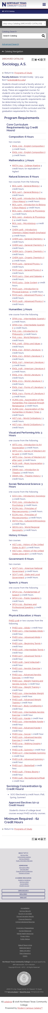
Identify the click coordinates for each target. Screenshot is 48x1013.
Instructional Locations (24, 857)
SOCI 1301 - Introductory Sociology (28, 496)
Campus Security (23, 890)
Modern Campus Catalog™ (30, 1008)
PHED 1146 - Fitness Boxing (25, 772)
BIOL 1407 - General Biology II (26, 192)
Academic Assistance (24, 880)
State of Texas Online (25, 945)
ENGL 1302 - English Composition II (28, 152)
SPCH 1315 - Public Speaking (26, 598)
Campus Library (24, 882)
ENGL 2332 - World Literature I (26, 375)
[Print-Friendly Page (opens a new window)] (41, 59)
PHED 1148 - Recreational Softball (28, 778)
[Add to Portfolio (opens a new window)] (35, 59)
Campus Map (24, 855)
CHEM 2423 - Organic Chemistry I (28, 251)
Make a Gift (23, 897)
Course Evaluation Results (25, 916)
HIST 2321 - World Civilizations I (27, 418)
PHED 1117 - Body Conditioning (27, 706)
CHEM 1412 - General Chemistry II (28, 245)
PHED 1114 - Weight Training (25, 687)
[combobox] (24, 23)
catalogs (8, 1002)
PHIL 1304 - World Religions (25, 337)
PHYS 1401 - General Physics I (26, 264)
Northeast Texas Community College (14, 4)
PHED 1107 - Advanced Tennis (26, 656)
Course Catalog (24, 884)
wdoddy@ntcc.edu (16, 80)
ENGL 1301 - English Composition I (28, 146)
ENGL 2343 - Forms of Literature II (28, 393)
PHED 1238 (14, 620)
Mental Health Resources (25, 933)
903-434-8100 (13, 992)
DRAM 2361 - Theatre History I (26, 476)
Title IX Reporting (25, 953)
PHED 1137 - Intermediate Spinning (29, 753)
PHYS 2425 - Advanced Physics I (27, 295)
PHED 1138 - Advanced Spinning (27, 759)
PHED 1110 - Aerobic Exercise (26, 668)
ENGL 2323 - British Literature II (27, 356)
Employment (23, 894)
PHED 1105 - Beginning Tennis (26, 643)
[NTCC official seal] (24, 977)
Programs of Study (23, 73)
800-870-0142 (25, 992)
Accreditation (25, 908)
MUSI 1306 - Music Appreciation (27, 463)
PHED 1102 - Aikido (21, 628)
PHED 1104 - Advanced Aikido (26, 637)
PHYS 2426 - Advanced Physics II (28, 301)
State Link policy (25, 950)
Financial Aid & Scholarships (24, 871)
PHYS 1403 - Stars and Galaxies (27, 276)
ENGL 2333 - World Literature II (27, 381)
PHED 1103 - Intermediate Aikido (27, 631)
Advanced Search (10, 44)
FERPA (25, 956)
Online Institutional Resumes (25, 922)
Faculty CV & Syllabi (25, 913)
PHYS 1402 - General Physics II (26, 270)
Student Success (24, 886)
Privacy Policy (25, 936)
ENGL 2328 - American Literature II (28, 368)
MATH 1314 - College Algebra (26, 165)
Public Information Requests (24, 861)
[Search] (43, 36)
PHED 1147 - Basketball (23, 765)
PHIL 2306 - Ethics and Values (26, 343)
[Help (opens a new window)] (44, 59)
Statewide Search (25, 948)
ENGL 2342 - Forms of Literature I (28, 387)
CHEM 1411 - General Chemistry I (27, 239)
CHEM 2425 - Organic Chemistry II (28, 257)
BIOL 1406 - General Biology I (26, 186)
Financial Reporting (25, 919)
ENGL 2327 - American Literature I (28, 362)
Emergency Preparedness (25, 928)
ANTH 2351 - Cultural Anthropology (29, 521)
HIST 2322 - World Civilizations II (27, 424)
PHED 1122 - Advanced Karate (26, 728)
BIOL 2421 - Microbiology (24, 223)
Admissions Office (24, 867)
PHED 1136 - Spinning (22, 750)
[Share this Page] (38, 59)
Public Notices (25, 939)
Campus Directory (24, 859)
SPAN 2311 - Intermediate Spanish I (29, 318)
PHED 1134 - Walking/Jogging (26, 743)
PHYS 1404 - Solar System (24, 282)
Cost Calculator (24, 869)
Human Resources (25, 931)
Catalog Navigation (14, 51)
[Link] (3, 11)
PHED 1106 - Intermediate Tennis (28, 650)
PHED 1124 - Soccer (21, 734)
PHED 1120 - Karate (21, 718)
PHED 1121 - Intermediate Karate (27, 721)
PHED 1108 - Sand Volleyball (25, 662)
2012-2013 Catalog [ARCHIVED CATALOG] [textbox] (22, 23)
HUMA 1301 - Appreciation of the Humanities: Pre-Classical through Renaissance (28, 403)
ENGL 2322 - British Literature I (26, 350)
